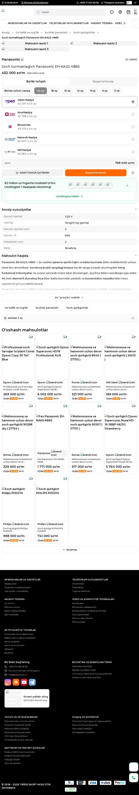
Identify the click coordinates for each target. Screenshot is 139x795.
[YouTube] (24, 682)
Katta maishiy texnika (15, 610)
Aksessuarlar (10, 583)
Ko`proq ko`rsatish (67, 297)
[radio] (133, 101)
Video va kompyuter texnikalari (93, 599)
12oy (80, 90)
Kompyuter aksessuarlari (84, 607)
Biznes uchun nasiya (17, 90)
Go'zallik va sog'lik (27, 32)
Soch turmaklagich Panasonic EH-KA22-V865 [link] (30, 37)
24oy (40, 90)
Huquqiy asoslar (12, 759)
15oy (67, 90)
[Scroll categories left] (4, 23)
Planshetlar (77, 587)
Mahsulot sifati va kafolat (16, 728)
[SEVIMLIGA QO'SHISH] (132, 172)
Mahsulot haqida (15, 256)
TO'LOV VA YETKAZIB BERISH (21, 717)
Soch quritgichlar (84, 32)
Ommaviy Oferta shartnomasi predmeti (92, 673)
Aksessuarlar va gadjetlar (22, 579)
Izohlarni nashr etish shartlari (86, 677)
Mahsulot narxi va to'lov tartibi (19, 721)
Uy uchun (9, 603)
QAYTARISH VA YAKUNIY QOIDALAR (24, 748)
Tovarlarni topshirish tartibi (17, 725)
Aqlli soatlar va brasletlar (16, 591)
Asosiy (6, 32)
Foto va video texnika (82, 618)
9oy (92, 90)
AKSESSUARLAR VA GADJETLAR (27, 23)
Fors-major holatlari (82, 728)
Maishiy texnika (14, 599)
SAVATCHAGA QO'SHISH (34, 172)
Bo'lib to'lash (36, 81)
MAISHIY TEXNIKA (102, 23)
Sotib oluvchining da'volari (17, 732)
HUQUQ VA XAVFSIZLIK (85, 717)
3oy (117, 90)
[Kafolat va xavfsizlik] (132, 318)
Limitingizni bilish (67, 196)
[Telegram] (32, 682)
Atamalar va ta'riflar (82, 666)
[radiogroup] (69, 126)
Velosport (8, 649)
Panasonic (11, 59)
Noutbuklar (78, 603)
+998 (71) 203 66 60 (18, 666)
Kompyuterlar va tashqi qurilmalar (89, 610)
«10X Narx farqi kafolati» (16, 736)
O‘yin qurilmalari (80, 614)
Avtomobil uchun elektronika (18, 634)
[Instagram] (7, 682)
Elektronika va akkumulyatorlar (20, 638)
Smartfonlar (78, 583)
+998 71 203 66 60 (89, 2)
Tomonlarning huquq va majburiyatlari (91, 721)
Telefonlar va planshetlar (90, 579)
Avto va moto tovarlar (20, 630)
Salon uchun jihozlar (14, 645)
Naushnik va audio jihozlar (17, 587)
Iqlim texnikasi (11, 614)
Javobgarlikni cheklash (83, 732)
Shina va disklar (12, 641)
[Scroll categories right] (124, 23)
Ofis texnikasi (78, 622)
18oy (54, 90)
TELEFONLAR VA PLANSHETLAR (69, 23)
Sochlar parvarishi (56, 32)
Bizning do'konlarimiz (36, 2)
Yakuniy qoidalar (12, 763)
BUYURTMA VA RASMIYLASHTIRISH (92, 662)
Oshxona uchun (12, 607)
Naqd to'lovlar (103, 81)
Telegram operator (114, 2)
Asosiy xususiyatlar (16, 209)
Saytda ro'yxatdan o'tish (84, 670)
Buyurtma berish (95, 172)
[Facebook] (16, 682)
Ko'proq (71, 549)
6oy (104, 90)
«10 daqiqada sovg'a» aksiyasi (18, 739)
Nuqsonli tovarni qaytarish (17, 755)
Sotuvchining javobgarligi (85, 725)
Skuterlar (8, 652)
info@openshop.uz (17, 674)
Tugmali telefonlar (81, 591)
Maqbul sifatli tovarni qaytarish (19, 752)
